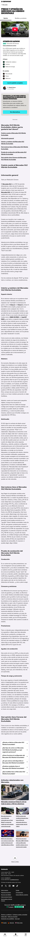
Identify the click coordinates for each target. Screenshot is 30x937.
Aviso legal (17, 918)
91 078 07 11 (7, 878)
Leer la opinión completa (15, 83)
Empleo (17, 890)
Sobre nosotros (4, 890)
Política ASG (4, 916)
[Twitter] (6, 886)
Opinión (5, 18)
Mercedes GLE (7, 184)
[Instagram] (10, 886)
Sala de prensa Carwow (6, 897)
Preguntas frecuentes (6, 892)
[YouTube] (14, 886)
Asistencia (4, 869)
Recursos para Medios (6, 894)
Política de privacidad (12, 916)
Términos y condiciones (6, 914)
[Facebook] (2, 886)
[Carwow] (6, 1)
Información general (7, 138)
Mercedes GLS (5, 192)
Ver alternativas (15, 112)
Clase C (20, 305)
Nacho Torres (12, 87)
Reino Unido (19, 922)
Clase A (12, 305)
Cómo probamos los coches (9, 45)
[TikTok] (17, 886)
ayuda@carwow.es (14, 879)
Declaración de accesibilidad (7, 918)
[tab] (5, 18)
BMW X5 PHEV (14, 317)
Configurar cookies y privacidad (20, 914)
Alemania (12, 922)
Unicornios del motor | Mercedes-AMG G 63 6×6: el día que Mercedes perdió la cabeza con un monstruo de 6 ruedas (22, 843)
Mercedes (5, 4)
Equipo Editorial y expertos (22, 894)
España (5, 922)
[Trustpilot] (15, 907)
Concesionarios (19, 892)
